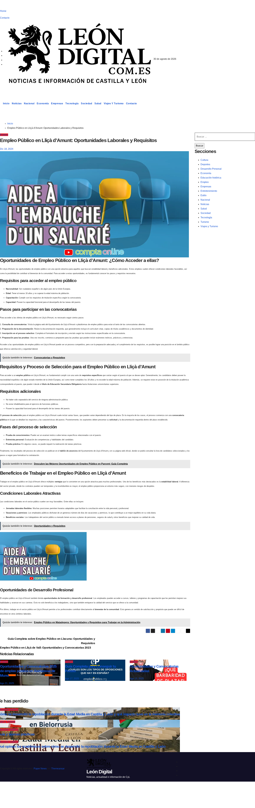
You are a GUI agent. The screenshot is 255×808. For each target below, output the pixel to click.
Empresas (57, 103)
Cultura (204, 160)
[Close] (5, 789)
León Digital (18, 89)
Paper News (40, 768)
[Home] (1, 103)
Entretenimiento (209, 191)
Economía (43, 103)
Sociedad (86, 103)
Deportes (205, 164)
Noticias (17, 103)
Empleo (4, 134)
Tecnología (72, 103)
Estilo (203, 195)
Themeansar (57, 768)
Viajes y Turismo (114, 103)
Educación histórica (211, 177)
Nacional (29, 103)
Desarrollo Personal (211, 169)
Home (3, 11)
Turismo (205, 222)
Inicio (6, 103)
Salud (97, 103)
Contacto (4, 18)
